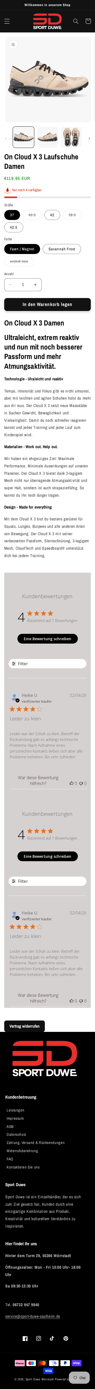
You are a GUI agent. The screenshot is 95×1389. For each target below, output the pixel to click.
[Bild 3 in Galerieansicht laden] (71, 137)
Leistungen (15, 1110)
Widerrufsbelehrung (22, 1150)
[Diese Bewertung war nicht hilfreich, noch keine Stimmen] (81, 783)
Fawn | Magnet (22, 249)
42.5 (13, 227)
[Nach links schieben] (6, 138)
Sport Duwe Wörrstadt (40, 1379)
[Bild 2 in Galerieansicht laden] (47, 137)
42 (52, 215)
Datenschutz (16, 1134)
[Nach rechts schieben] (89, 138)
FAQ (10, 1159)
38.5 (75, 216)
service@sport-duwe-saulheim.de (32, 1316)
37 (12, 215)
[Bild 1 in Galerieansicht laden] (23, 137)
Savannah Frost (62, 249)
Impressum (15, 1118)
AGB (10, 1126)
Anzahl (9, 273)
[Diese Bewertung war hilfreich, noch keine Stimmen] (71, 783)
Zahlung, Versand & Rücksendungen (36, 1142)
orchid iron (22, 262)
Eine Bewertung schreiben (47, 638)
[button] (7, 21)
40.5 (35, 216)
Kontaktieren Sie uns (23, 1167)
